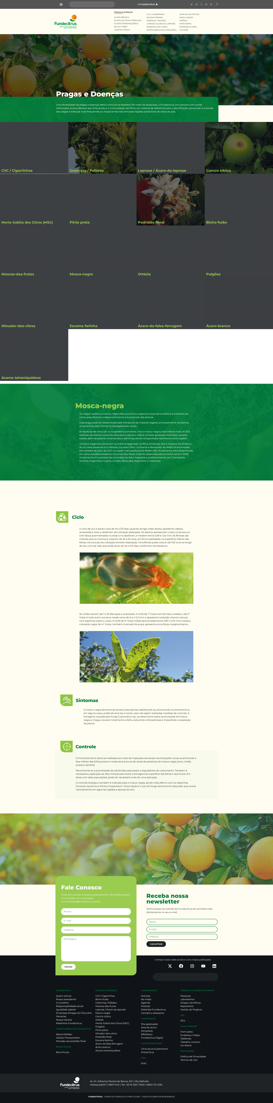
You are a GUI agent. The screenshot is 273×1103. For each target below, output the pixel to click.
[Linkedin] (211, 4)
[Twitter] (192, 4)
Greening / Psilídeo (87, 170)
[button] (61, 4)
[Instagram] (201, 4)
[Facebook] (196, 4)
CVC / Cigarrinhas (17, 170)
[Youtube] (206, 4)
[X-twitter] (170, 966)
